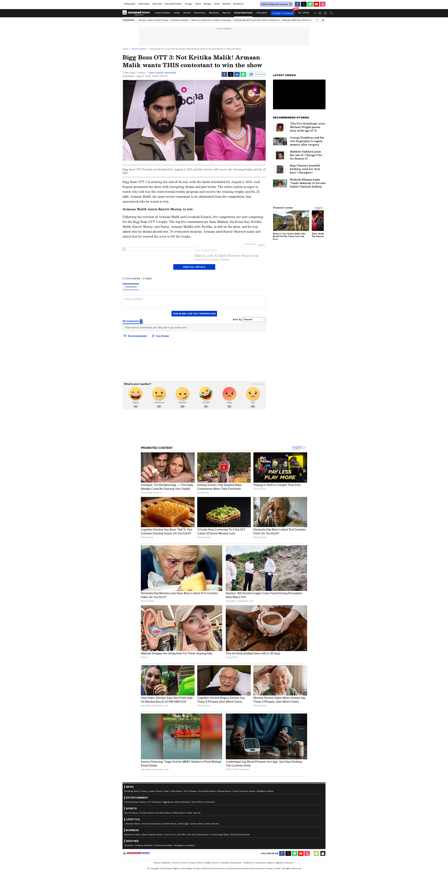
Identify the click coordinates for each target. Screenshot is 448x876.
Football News (163, 813)
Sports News (131, 813)
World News (190, 791)
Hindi (216, 3)
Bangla (207, 3)
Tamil (198, 3)
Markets (214, 12)
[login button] (320, 13)
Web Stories (212, 823)
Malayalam (130, 3)
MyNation (238, 3)
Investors (289, 862)
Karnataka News (207, 791)
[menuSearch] (331, 13)
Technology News (220, 834)
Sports (226, 12)
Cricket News (147, 813)
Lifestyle (261, 12)
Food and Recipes (151, 823)
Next (323, 20)
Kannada (157, 3)
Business (199, 12)
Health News (169, 823)
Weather (128, 845)
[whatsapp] (310, 4)
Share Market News (152, 834)
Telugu (188, 3)
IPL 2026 (303, 12)
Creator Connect (282, 13)
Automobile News (240, 834)
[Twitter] (304, 4)
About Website (162, 862)
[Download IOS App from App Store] (323, 853)
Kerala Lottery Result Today (153, 20)
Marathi (226, 3)
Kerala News (224, 791)
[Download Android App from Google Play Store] (316, 853)
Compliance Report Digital (268, 862)
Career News (197, 823)
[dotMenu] (315, 13)
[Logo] (137, 13)
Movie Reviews (182, 802)
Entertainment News (135, 802)
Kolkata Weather (180, 20)
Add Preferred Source (274, 4)
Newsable (143, 3)
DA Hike (181, 834)
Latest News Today (158, 791)
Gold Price (170, 834)
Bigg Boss (168, 802)
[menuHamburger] (325, 13)
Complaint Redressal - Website (236, 862)
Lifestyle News (132, 823)
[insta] (323, 4)
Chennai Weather (164, 845)
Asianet (136, 853)
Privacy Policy (195, 862)
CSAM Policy (210, 862)
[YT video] (316, 4)
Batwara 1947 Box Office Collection (301, 20)
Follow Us (260, 74)
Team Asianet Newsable (162, 72)
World (187, 12)
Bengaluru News (265, 791)
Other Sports (194, 813)
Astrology (183, 823)
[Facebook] (297, 4)
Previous (317, 20)
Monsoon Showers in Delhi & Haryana (211, 20)
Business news (132, 834)
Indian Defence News (244, 791)
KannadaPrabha (173, 3)
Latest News (162, 12)
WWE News (179, 813)
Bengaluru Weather (185, 845)
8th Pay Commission (198, 834)
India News (176, 791)
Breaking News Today (135, 791)
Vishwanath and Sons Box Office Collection (257, 20)
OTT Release (154, 802)
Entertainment (243, 12)
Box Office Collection (203, 802)
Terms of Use (179, 862)
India (177, 12)
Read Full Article (194, 267)
